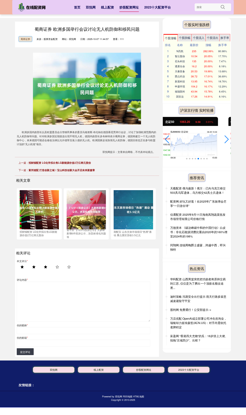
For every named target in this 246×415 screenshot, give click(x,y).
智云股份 (180, 56)
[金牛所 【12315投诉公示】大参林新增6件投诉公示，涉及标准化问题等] (86, 209)
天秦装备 (180, 71)
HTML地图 (138, 396)
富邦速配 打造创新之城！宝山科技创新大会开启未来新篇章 (62, 170)
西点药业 (180, 76)
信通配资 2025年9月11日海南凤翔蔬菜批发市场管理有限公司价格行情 (197, 216)
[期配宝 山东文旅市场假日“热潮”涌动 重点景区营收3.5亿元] (133, 209)
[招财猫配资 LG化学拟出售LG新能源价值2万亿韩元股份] (39, 209)
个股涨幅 (170, 38)
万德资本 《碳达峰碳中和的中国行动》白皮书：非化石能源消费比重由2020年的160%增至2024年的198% (198, 232)
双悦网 (91, 7)
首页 (77, 7)
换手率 (224, 38)
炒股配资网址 (129, 7)
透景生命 (180, 66)
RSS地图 (127, 396)
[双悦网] (32, 7)
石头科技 (180, 61)
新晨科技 (180, 81)
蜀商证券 (25, 39)
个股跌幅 (184, 38)
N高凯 (179, 51)
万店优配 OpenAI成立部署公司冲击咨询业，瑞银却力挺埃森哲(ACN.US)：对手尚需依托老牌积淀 (198, 322)
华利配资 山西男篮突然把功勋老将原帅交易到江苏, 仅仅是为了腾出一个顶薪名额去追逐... (198, 283)
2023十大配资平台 (157, 7)
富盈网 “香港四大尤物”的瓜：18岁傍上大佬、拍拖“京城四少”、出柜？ (199, 338)
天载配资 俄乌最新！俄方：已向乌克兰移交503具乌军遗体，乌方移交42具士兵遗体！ (198, 190)
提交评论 (25, 352)
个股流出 (212, 38)
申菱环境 (180, 86)
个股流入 (198, 38)
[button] (167, 139)
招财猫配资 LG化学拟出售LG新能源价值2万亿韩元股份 (60, 162)
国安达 (180, 96)
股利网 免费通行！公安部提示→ (190, 310)
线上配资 (107, 7)
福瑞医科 (180, 91)
